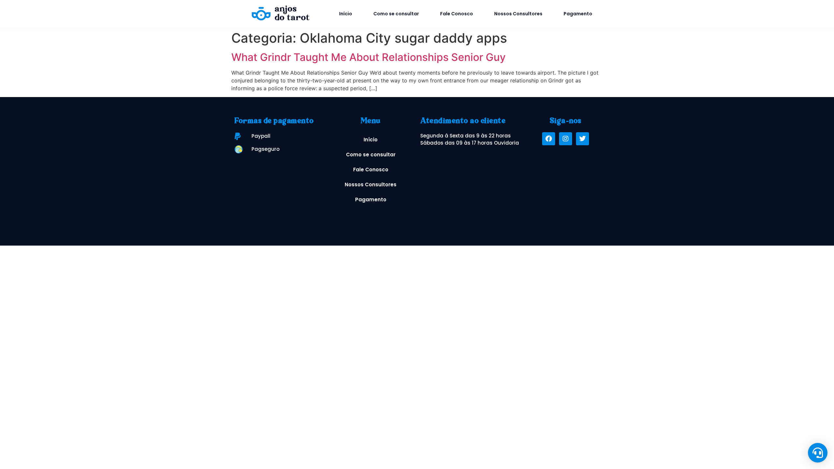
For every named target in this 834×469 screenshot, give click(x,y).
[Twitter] (582, 138)
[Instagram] (565, 138)
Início (345, 13)
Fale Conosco (456, 13)
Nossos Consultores (518, 13)
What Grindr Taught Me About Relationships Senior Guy (368, 57)
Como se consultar (396, 13)
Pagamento (578, 13)
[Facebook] (548, 138)
